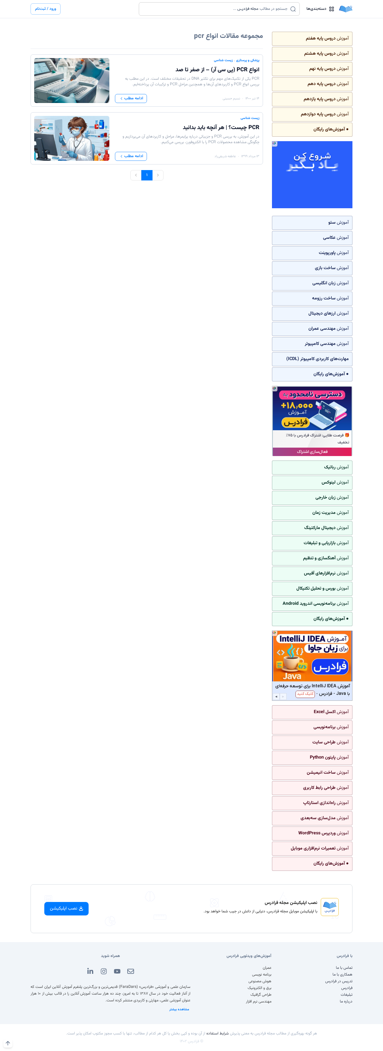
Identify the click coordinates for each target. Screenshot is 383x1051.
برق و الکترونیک (259, 988)
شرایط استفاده (217, 1034)
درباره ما (346, 1002)
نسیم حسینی (231, 98)
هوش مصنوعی (259, 981)
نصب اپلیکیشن (63, 908)
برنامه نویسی (261, 975)
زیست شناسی (223, 60)
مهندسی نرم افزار (258, 1002)
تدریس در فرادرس (338, 981)
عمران (267, 968)
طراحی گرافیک (260, 995)
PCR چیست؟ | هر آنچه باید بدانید (221, 127)
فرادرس (346, 988)
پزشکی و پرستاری (247, 60)
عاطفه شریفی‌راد (225, 156)
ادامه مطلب (133, 98)
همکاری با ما (342, 975)
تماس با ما (344, 968)
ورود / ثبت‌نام (45, 9)
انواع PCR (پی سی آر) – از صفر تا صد (217, 69)
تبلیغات (346, 995)
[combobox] (215, 9)
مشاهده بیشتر (179, 1009)
